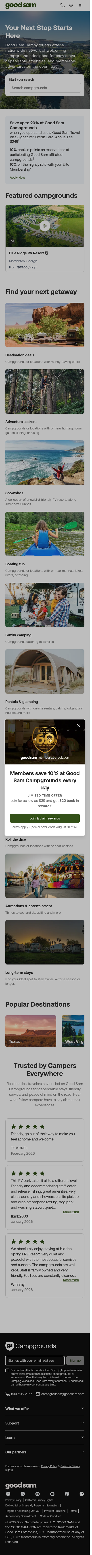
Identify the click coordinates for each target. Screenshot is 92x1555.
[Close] (79, 725)
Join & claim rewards (45, 818)
